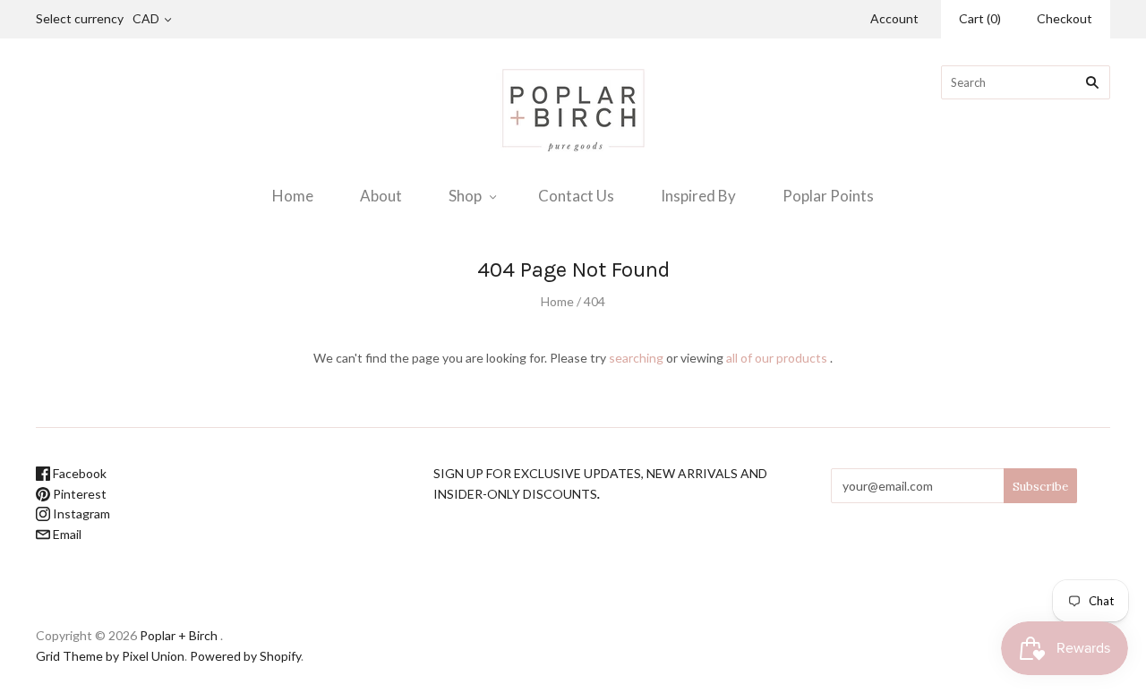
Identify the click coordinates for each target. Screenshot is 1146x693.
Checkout (1064, 18)
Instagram (80, 513)
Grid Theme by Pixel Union (110, 655)
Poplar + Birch (179, 635)
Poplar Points (828, 195)
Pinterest (78, 493)
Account (894, 18)
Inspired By (698, 195)
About (381, 195)
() (980, 18)
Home (292, 195)
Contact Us (576, 195)
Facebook (78, 473)
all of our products (776, 357)
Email (65, 534)
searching (636, 357)
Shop (465, 195)
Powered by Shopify (245, 655)
